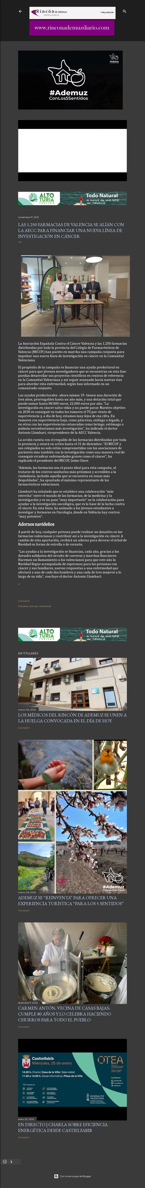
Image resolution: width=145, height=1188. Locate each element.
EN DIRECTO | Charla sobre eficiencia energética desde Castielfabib (63, 1127)
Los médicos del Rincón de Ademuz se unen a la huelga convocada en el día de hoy (72, 718)
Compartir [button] (24, 600)
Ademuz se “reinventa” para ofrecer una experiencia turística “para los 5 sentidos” (71, 900)
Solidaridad (45, 606)
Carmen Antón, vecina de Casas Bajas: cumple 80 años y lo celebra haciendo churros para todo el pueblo (64, 1014)
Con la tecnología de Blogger (75, 1176)
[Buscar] (124, 10)
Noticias (33, 606)
